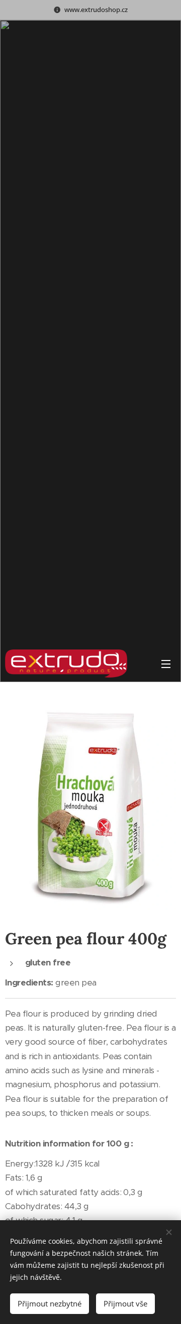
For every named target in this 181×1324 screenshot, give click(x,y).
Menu (166, 663)
